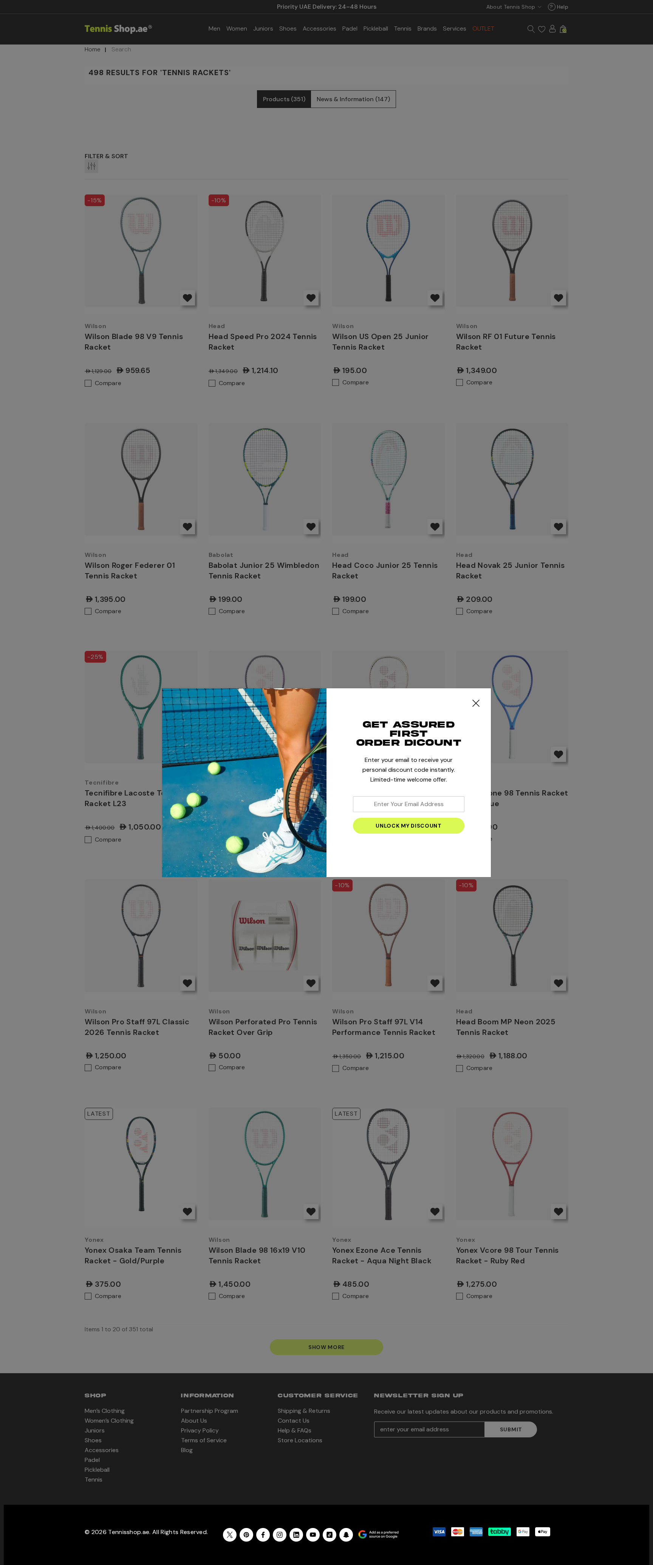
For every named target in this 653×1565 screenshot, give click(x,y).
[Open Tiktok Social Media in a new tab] (329, 1535)
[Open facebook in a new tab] (263, 1535)
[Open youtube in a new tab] (313, 1535)
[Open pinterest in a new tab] (246, 1535)
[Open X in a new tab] (230, 1535)
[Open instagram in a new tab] (279, 1535)
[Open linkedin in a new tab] (296, 1535)
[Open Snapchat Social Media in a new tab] (346, 1535)
